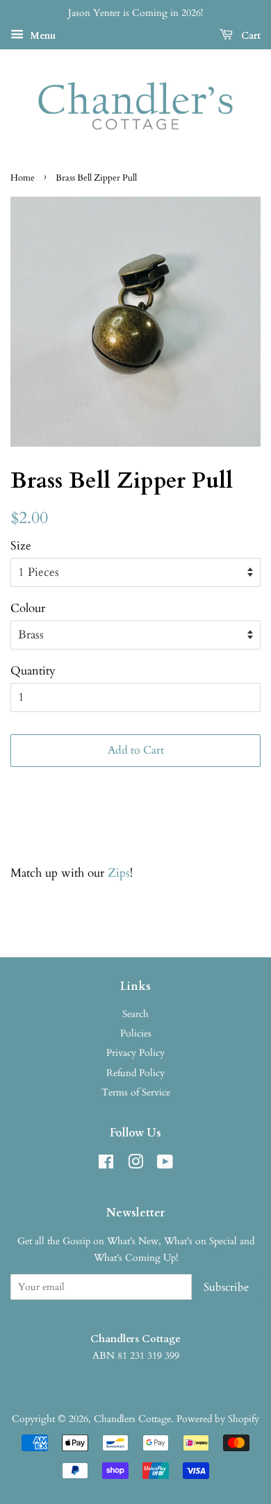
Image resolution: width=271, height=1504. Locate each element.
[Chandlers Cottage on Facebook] (106, 1164)
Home (22, 178)
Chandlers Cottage (132, 1419)
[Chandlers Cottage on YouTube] (165, 1164)
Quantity (33, 671)
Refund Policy (135, 1073)
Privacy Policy (135, 1052)
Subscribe (226, 1287)
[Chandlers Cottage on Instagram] (135, 1164)
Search (135, 1013)
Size (20, 546)
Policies (135, 1033)
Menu (41, 35)
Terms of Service (135, 1092)
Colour (27, 608)
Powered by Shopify (217, 1419)
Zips (119, 873)
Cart (249, 35)
